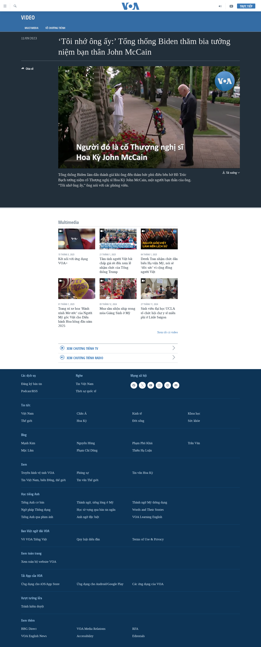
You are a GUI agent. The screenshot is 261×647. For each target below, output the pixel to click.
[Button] (27, 69)
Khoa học (194, 414)
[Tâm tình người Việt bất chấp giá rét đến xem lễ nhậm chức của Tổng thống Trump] (118, 239)
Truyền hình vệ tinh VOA (37, 473)
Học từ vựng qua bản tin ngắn (96, 510)
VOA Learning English (147, 517)
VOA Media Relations (91, 629)
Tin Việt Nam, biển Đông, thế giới (43, 480)
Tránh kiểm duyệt (32, 606)
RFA (135, 629)
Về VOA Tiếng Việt (34, 539)
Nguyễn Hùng (86, 443)
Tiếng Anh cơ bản (32, 502)
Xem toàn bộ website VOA (38, 562)
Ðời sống (138, 421)
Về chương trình (55, 28)
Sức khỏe (194, 421)
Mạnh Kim (28, 443)
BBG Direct (29, 629)
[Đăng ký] (176, 385)
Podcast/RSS (29, 391)
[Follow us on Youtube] (150, 385)
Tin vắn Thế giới (87, 480)
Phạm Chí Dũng (87, 450)
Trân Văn (194, 443)
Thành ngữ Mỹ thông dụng (149, 502)
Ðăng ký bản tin (31, 384)
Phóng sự (83, 473)
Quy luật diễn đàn (88, 539)
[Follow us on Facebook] (133, 385)
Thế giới (26, 421)
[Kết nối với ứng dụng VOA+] (76, 239)
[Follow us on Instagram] (159, 385)
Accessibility (85, 636)
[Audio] (220, 6)
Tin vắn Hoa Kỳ (142, 473)
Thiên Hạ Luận (142, 450)
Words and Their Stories (148, 510)
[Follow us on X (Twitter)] (142, 385)
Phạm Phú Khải (142, 443)
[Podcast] (167, 385)
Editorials (138, 636)
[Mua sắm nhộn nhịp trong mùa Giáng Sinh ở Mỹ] (118, 288)
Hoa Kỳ (82, 421)
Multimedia (31, 28)
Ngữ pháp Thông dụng (35, 510)
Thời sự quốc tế (86, 391)
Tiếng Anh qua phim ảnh (37, 517)
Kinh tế (137, 414)
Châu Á (82, 414)
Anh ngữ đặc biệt (88, 517)
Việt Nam (27, 414)
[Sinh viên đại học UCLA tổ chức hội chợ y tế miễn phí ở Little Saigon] (159, 288)
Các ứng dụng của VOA (148, 584)
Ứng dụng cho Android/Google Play (100, 584)
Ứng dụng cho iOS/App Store (40, 584)
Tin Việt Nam (84, 384)
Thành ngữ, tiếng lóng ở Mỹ (95, 502)
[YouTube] (231, 6)
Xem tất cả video (167, 332)
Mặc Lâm (27, 450)
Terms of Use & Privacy (148, 539)
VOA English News (34, 636)
